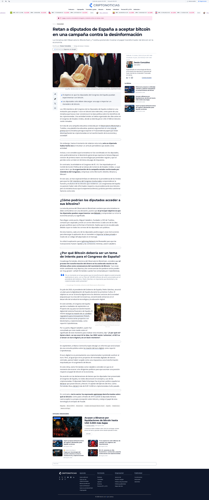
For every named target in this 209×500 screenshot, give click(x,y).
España (108, 406)
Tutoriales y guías (91, 9)
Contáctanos (138, 477)
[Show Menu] (2, 1)
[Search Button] (6, 1)
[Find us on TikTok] (62, 479)
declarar (63, 384)
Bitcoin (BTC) (71, 406)
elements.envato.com (116, 88)
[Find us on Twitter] (62, 477)
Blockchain (79, 406)
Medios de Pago (65, 408)
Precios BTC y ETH (126, 9)
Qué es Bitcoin (84, 477)
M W (82, 89)
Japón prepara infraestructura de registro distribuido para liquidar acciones (74, 442)
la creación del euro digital (94, 348)
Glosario (100, 9)
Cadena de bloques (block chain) (94, 406)
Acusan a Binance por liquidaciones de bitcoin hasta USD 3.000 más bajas (101, 420)
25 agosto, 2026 (100, 425)
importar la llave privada (105, 234)
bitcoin (97, 213)
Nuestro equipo (119, 479)
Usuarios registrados (70, 450)
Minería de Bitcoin (85, 483)
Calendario (116, 9)
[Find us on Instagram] (65, 477)
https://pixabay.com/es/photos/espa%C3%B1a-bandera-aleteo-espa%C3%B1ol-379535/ (102, 89)
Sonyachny (67, 89)
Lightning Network (88, 241)
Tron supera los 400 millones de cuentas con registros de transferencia (109, 442)
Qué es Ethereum (85, 486)
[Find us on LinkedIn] (73, 477)
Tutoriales (100, 479)
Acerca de (118, 477)
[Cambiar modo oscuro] (9, 1)
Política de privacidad (121, 482)
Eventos (99, 484)
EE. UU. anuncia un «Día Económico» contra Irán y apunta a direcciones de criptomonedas (110, 451)
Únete (63, 18)
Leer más (89, 433)
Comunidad (60, 24)
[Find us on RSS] (59, 479)
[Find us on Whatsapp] (65, 479)
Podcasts (71, 9)
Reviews (108, 9)
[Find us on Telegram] (71, 477)
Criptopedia (80, 9)
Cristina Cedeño (90, 425)
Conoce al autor (147, 78)
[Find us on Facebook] (59, 477)
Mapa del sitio (119, 486)
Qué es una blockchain (86, 488)
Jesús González (65, 46)
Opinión (99, 482)
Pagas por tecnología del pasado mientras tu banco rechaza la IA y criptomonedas (74, 453)
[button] (55, 101)
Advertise (137, 482)
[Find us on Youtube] (68, 477)
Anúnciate (137, 9)
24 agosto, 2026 (104, 455)
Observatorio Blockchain (110, 126)
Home (54, 24)
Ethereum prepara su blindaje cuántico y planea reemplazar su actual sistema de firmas (145, 88)
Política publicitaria (120, 484)
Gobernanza (116, 406)
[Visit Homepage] (104, 5)
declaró (76, 386)
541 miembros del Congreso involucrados (86, 181)
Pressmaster (107, 88)
